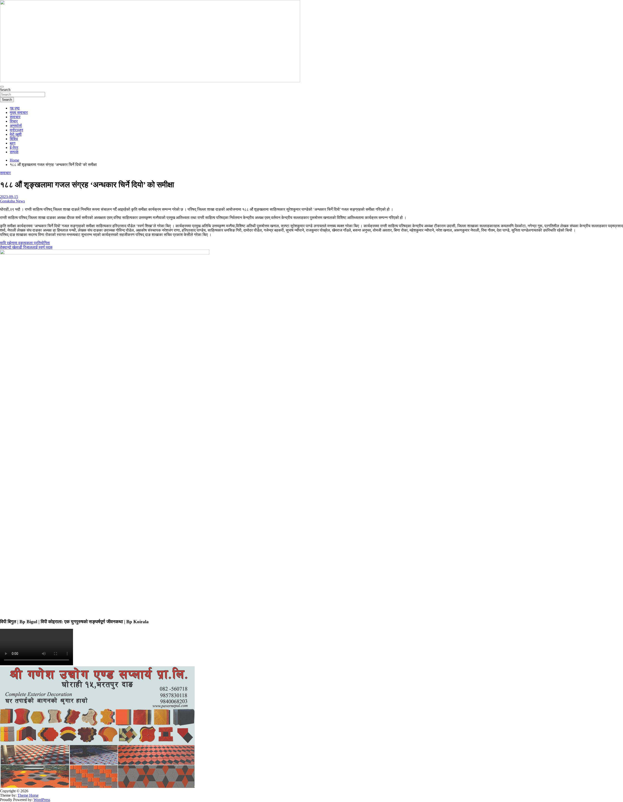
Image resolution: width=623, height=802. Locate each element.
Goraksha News (12, 201)
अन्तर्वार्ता (16, 126)
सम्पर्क (14, 152)
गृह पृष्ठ (15, 108)
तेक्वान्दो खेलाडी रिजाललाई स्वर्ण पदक (26, 247)
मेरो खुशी (16, 134)
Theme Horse (28, 795)
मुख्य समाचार (19, 112)
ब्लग (12, 143)
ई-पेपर (14, 147)
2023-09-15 (9, 197)
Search (5, 90)
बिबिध (14, 139)
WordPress (42, 800)
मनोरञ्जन (16, 130)
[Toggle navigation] (2, 86)
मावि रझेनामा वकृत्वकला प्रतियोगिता (25, 243)
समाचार (15, 117)
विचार (14, 121)
